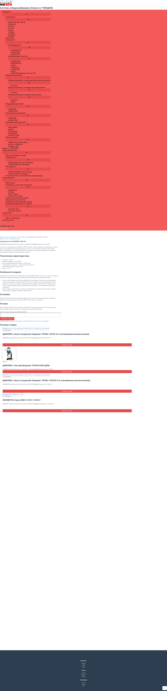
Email (83, 665)
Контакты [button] (6, 213)
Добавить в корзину (7, 318)
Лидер (12, 36)
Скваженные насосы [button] (18, 56)
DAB (13, 71)
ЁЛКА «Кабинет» (16, 144)
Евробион (13, 190)
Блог (83, 686)
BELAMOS (13, 127)
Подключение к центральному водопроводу (25, 176)
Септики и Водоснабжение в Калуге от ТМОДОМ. (26, 8)
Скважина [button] (11, 157)
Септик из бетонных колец (17, 198)
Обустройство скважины (20, 165)
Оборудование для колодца (21, 172)
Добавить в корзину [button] (67, 344)
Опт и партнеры (13, 218)
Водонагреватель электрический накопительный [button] (29, 80)
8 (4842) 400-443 (7, 226)
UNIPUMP (16, 52)
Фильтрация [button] (12, 137)
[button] (10, 12)
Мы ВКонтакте (8, 220)
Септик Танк (14, 209)
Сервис (83, 676)
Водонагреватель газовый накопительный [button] (26, 87)
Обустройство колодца (19, 174)
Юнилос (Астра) (16, 196)
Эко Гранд (14, 194)
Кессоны (10, 38)
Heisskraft (13, 131)
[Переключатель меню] (27, 14)
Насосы (7, 237)
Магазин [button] (6, 12)
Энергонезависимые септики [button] (18, 204)
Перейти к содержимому (6, 1)
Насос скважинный (44, 321)
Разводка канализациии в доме (19, 202)
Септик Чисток (15, 211)
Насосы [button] (10, 40)
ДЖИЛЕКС (16, 54)
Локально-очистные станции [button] (18, 185)
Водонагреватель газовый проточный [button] (25, 95)
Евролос (13, 24)
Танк (11, 30)
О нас (83, 682)
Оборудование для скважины (21, 163)
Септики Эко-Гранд (17, 22)
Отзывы (83, 684)
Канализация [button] (8, 178)
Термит (12, 34)
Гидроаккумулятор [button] (14, 104)
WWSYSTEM (14, 135)
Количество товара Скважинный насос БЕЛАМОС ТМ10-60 (13, 312)
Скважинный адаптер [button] (15, 122)
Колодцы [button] (10, 167)
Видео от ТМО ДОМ (10, 148)
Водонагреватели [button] (14, 75)
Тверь (12, 32)
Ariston (15, 85)
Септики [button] (10, 17)
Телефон (83, 663)
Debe (12, 129)
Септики (83, 673)
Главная (2, 237)
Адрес (83, 666)
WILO (14, 65)
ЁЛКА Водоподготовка (18, 142)
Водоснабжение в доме (16, 155)
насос (36, 321)
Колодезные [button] (14, 45)
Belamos (15, 67)
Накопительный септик (16, 200)
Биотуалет (11, 183)
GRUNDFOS (16, 50)
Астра (12, 26)
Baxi (13, 102)
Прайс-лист (14, 146)
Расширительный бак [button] (15, 113)
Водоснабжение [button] (9, 150)
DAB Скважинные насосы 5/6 (24, 73)
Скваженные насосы (15, 237)
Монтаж (83, 674)
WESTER (13, 109)
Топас (12, 28)
